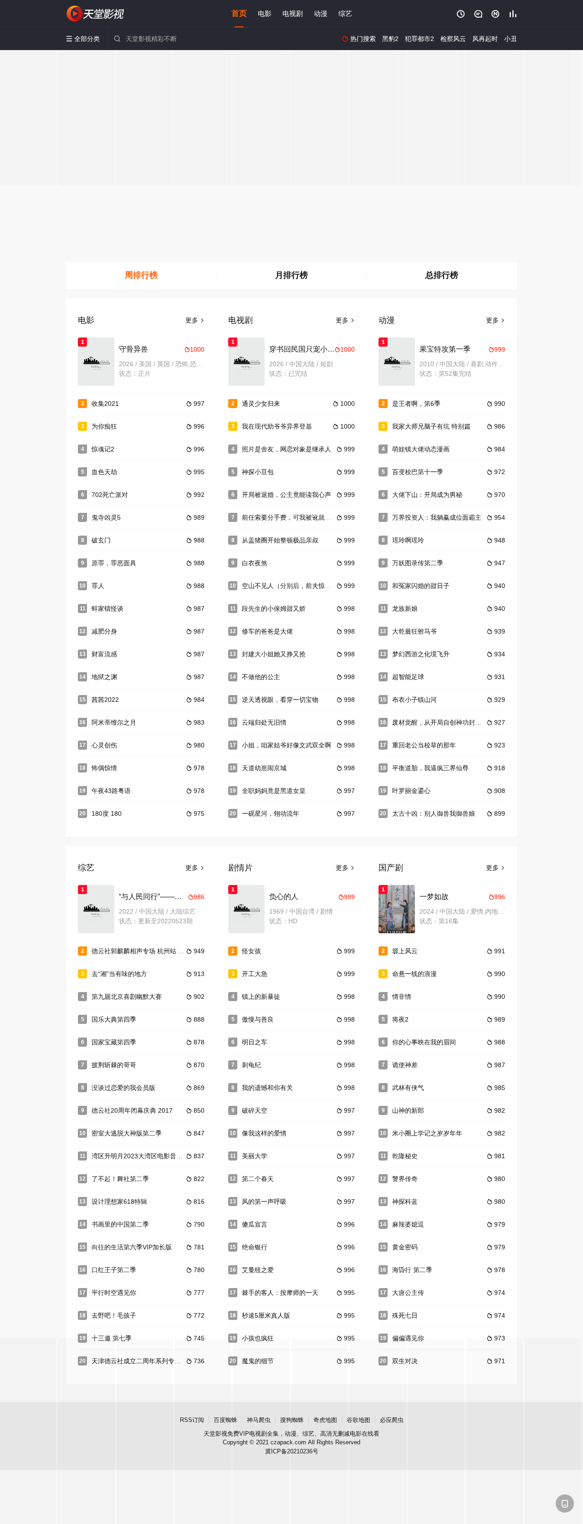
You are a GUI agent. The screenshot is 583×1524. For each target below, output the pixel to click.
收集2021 (105, 403)
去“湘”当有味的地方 (119, 973)
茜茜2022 (105, 699)
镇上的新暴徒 (261, 996)
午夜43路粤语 (111, 790)
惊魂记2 (103, 449)
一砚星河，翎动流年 (270, 813)
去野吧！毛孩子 (114, 1315)
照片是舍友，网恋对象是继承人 (286, 449)
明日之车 (254, 1042)
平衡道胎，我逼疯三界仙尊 (430, 768)
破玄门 (101, 540)
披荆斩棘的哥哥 (114, 1065)
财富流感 (104, 654)
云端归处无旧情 (264, 722)
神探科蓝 (405, 1201)
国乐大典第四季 (114, 1019)
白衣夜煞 (254, 563)
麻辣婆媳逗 (408, 1224)
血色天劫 (104, 472)
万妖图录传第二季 (417, 563)
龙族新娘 (405, 608)
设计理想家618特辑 (119, 1201)
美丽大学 (254, 1156)
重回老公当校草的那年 (424, 745)
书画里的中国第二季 (120, 1224)
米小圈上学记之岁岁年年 (427, 1133)
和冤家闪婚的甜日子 (421, 585)
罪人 (98, 585)
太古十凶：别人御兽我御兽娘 (433, 813)
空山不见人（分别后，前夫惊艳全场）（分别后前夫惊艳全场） (331, 585)
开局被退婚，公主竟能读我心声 (286, 494)
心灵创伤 (104, 745)
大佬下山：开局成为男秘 (427, 494)
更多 (195, 320)
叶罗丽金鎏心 (411, 790)
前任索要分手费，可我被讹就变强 (290, 517)
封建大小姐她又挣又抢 (274, 654)
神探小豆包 (258, 472)
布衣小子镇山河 (414, 699)
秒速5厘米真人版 (266, 1315)
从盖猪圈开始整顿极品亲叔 (280, 540)
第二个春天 (258, 1178)
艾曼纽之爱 (258, 1269)
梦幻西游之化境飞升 (421, 654)
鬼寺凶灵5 (106, 517)
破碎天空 (254, 1110)
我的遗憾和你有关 (267, 1087)
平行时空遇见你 (114, 1292)
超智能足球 (408, 676)
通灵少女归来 (261, 403)
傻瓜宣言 (254, 1224)
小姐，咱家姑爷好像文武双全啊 (286, 745)
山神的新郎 (408, 1110)
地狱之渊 (104, 676)
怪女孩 (251, 951)
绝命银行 (254, 1247)
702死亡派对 (110, 494)
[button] (141, 275)
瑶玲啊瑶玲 (408, 540)
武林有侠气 (408, 1087)
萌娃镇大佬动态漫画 (421, 449)
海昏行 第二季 (412, 1269)
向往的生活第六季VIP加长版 (132, 1247)
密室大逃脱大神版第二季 (127, 1133)
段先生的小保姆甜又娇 (274, 608)
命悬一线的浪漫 (414, 973)
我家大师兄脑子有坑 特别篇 (431, 426)
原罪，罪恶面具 (114, 563)
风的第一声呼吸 (264, 1201)
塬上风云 (405, 951)
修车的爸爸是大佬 (267, 631)
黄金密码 (405, 1247)
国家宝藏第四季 (114, 1042)
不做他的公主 (261, 676)
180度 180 (107, 813)
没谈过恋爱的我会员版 (123, 1087)
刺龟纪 (251, 1065)
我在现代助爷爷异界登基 (277, 426)
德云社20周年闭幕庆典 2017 (132, 1110)
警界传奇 (405, 1178)
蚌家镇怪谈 (107, 608)
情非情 (401, 996)
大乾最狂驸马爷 (414, 631)
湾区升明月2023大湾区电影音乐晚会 (143, 1156)
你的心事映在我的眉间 (424, 1042)
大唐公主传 (408, 1292)
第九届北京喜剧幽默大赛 (127, 996)
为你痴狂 (104, 426)
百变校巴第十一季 (417, 472)
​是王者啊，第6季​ (416, 403)
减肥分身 (104, 631)
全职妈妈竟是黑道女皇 (274, 790)
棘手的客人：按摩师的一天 (280, 1292)
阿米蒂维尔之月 (114, 722)
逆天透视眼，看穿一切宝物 (280, 699)
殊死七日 (405, 1315)
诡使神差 (405, 1065)
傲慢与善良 (258, 1019)
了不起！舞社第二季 (120, 1178)
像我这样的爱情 (264, 1133)
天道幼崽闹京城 (264, 768)
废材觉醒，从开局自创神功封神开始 (443, 722)
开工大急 (254, 973)
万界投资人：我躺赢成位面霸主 (436, 517)
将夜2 (400, 1019)
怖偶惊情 (104, 768)
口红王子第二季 (114, 1269)
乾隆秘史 (405, 1156)
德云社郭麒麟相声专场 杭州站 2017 (142, 951)
